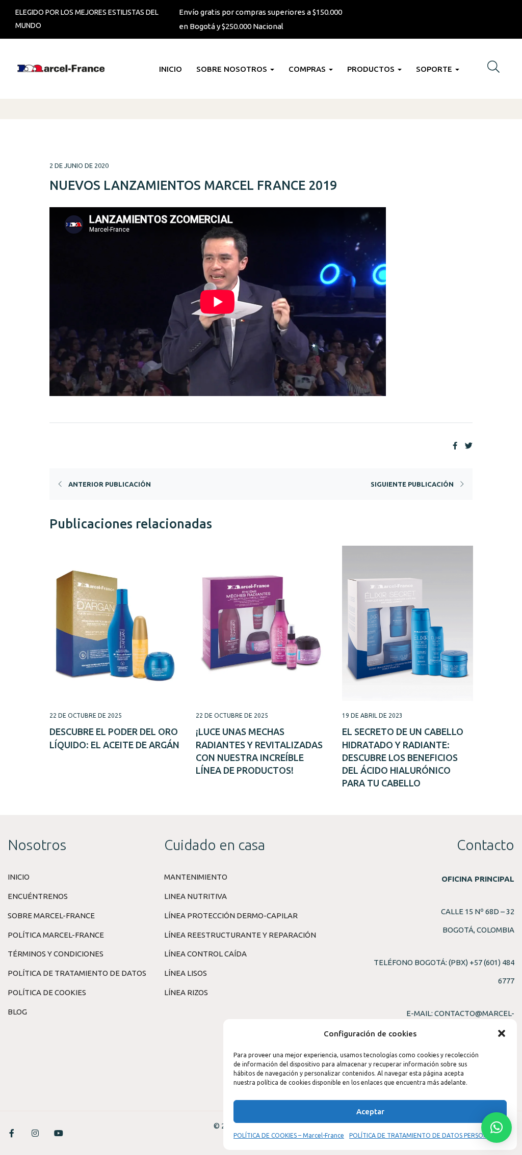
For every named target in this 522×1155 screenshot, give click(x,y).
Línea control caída (205, 953)
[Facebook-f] (12, 1133)
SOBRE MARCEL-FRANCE (51, 915)
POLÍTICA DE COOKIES (47, 992)
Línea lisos (185, 973)
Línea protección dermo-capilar (231, 915)
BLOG (17, 1011)
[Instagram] (35, 1133)
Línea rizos (186, 992)
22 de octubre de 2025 (85, 715)
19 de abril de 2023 (372, 715)
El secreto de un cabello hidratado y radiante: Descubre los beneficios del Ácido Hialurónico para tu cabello (402, 757)
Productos (372, 69)
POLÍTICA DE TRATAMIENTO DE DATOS (77, 973)
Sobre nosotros (232, 69)
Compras (308, 69)
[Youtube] (59, 1133)
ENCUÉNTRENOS (38, 896)
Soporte (435, 69)
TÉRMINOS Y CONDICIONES (55, 953)
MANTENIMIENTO (195, 876)
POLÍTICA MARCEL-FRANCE (56, 935)
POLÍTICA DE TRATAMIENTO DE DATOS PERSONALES (425, 1135)
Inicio (170, 69)
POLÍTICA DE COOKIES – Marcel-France (288, 1135)
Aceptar (370, 1111)
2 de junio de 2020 (79, 165)
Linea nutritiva (195, 896)
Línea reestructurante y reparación (240, 935)
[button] (502, 1033)
